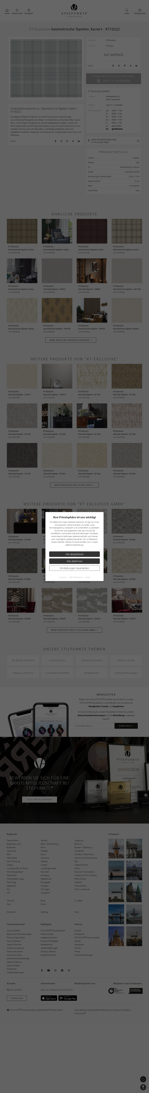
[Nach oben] (143, 1087)
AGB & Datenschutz (76, 577)
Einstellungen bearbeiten (74, 568)
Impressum (63, 577)
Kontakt (87, 577)
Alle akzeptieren (74, 554)
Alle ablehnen (74, 561)
